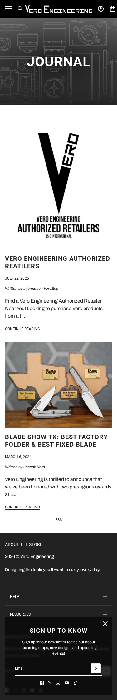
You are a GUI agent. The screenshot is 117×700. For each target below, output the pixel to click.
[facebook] (41, 682)
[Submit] (96, 668)
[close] (105, 624)
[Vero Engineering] (58, 9)
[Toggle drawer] (8, 8)
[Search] (20, 8)
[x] (50, 683)
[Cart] (112, 8)
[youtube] (66, 682)
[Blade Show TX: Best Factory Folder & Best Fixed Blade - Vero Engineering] (58, 385)
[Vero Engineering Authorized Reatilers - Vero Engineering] (58, 182)
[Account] (100, 8)
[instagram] (58, 682)
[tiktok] (75, 682)
